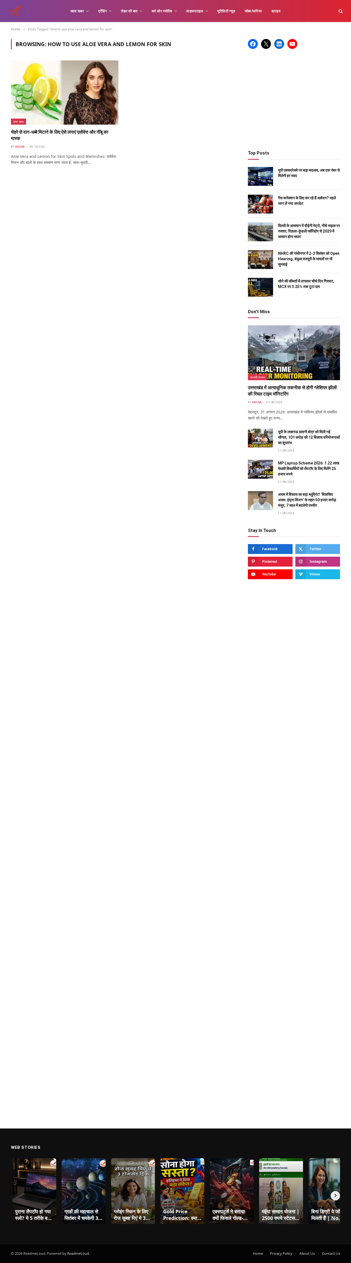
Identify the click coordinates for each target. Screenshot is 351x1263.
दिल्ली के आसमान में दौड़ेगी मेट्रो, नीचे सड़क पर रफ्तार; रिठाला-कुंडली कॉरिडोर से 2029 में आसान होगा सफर (309, 231)
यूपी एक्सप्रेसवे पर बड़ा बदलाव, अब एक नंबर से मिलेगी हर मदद (309, 173)
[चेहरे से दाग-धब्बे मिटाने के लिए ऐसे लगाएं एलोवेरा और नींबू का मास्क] (64, 92)
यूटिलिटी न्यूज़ (226, 11)
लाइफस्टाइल (194, 11)
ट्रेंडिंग (102, 11)
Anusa (20, 146)
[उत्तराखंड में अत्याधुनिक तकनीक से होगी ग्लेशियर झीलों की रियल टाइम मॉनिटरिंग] (294, 352)
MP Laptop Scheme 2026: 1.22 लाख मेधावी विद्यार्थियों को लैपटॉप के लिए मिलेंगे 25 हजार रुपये (308, 468)
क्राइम (276, 11)
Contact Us (331, 1253)
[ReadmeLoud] (16, 11)
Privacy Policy (281, 1253)
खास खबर (77, 11)
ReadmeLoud (78, 1253)
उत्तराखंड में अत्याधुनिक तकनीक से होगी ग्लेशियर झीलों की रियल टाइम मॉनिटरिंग (292, 391)
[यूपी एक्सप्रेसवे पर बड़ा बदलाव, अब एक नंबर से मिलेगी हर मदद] (260, 176)
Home (258, 1253)
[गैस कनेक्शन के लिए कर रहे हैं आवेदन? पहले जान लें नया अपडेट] (260, 204)
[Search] (340, 11)
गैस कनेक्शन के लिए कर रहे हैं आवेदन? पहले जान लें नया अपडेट (307, 201)
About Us (307, 1253)
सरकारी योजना (257, 377)
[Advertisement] (294, 99)
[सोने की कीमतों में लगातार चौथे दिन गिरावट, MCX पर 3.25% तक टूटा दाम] (260, 287)
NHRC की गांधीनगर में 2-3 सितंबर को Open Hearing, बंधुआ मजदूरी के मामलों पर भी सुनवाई (308, 259)
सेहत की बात (129, 11)
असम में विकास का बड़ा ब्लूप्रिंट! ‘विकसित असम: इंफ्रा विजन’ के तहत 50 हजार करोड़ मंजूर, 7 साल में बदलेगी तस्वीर (307, 500)
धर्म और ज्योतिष (162, 11)
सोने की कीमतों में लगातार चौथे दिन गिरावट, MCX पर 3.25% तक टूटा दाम (306, 284)
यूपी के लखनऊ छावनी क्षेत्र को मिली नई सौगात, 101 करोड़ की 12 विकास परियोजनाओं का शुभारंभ (309, 437)
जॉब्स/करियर (253, 11)
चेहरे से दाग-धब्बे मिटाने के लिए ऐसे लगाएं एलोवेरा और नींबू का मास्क (59, 135)
